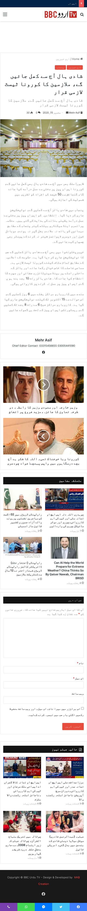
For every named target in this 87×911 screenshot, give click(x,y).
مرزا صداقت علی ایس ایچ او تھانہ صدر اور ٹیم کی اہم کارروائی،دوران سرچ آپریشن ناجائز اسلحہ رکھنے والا (65, 790)
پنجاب (60, 67)
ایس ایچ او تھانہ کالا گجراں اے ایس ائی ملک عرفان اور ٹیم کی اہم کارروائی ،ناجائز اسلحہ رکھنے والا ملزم (22, 790)
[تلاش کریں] (82, 15)
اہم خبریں (63, 59)
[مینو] (5, 15)
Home (76, 59)
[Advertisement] (43, 39)
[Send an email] (67, 112)
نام (80, 663)
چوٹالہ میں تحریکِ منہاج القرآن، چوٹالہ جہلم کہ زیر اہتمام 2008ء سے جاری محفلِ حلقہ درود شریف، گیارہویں (23, 845)
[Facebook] (43, 352)
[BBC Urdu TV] (61, 14)
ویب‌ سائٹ (78, 693)
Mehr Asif (74, 112)
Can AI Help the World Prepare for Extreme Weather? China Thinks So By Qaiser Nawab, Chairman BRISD (65, 570)
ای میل (78, 678)
